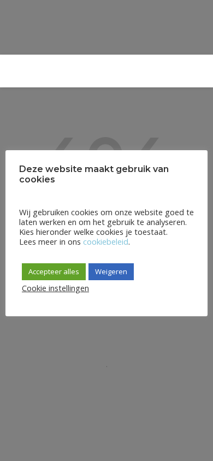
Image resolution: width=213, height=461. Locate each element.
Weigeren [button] (111, 271)
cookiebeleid (105, 241)
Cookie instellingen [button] (55, 288)
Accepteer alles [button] (53, 271)
